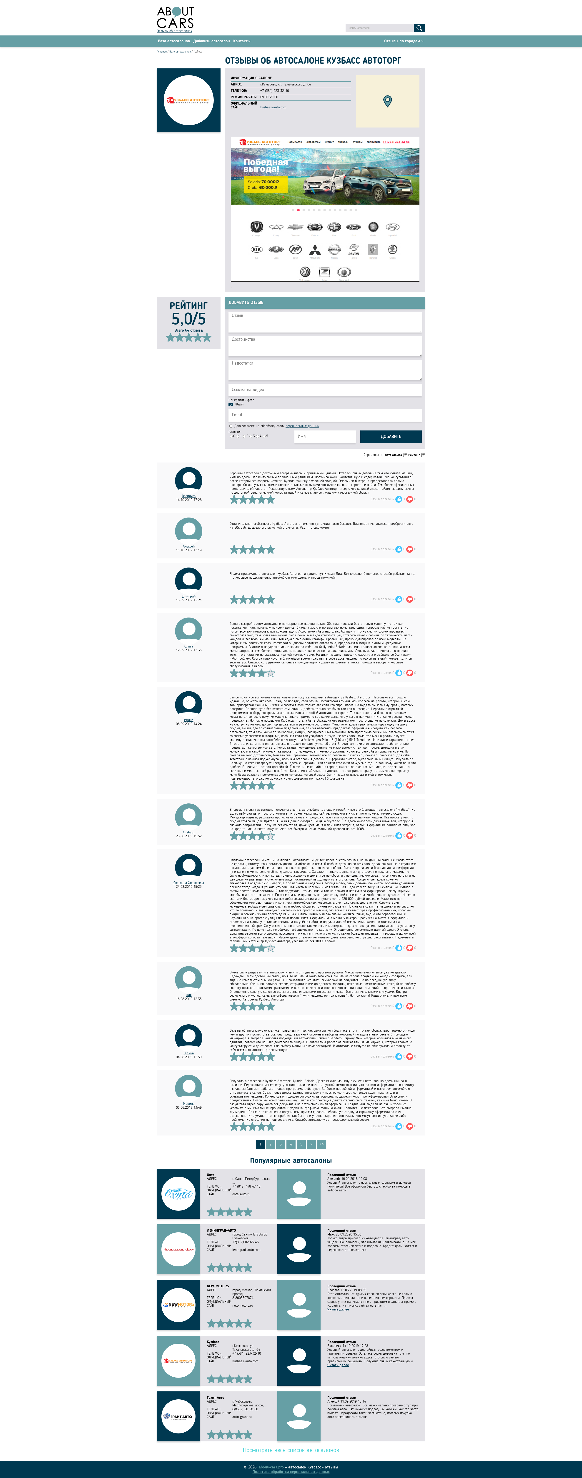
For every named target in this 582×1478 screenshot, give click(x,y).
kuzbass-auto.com (273, 107)
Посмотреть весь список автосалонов (291, 1450)
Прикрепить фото (241, 400)
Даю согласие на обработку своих (276, 426)
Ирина (188, 720)
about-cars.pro (271, 1467)
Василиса (189, 496)
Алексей (189, 546)
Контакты (242, 41)
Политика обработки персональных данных (291, 1472)
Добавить (391, 437)
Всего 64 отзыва (189, 330)
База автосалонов (174, 41)
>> (321, 1144)
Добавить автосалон (211, 41)
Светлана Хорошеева (188, 883)
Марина (189, 1104)
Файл (239, 404)
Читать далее (338, 1309)
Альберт (189, 832)
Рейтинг (234, 432)
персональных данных (302, 426)
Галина (189, 1053)
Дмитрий (189, 596)
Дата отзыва (393, 455)
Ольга (188, 646)
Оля (189, 995)
